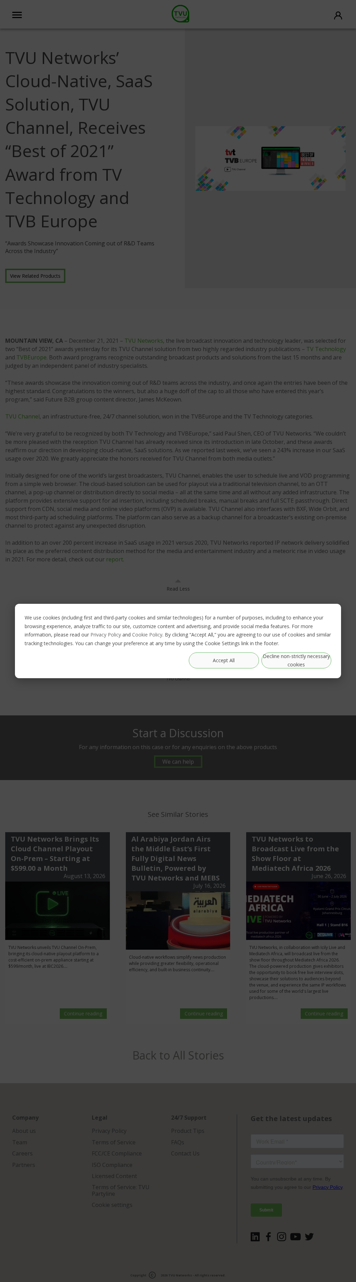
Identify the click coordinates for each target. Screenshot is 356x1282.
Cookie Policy (147, 634)
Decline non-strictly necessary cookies (296, 660)
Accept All (224, 660)
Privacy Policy (105, 634)
